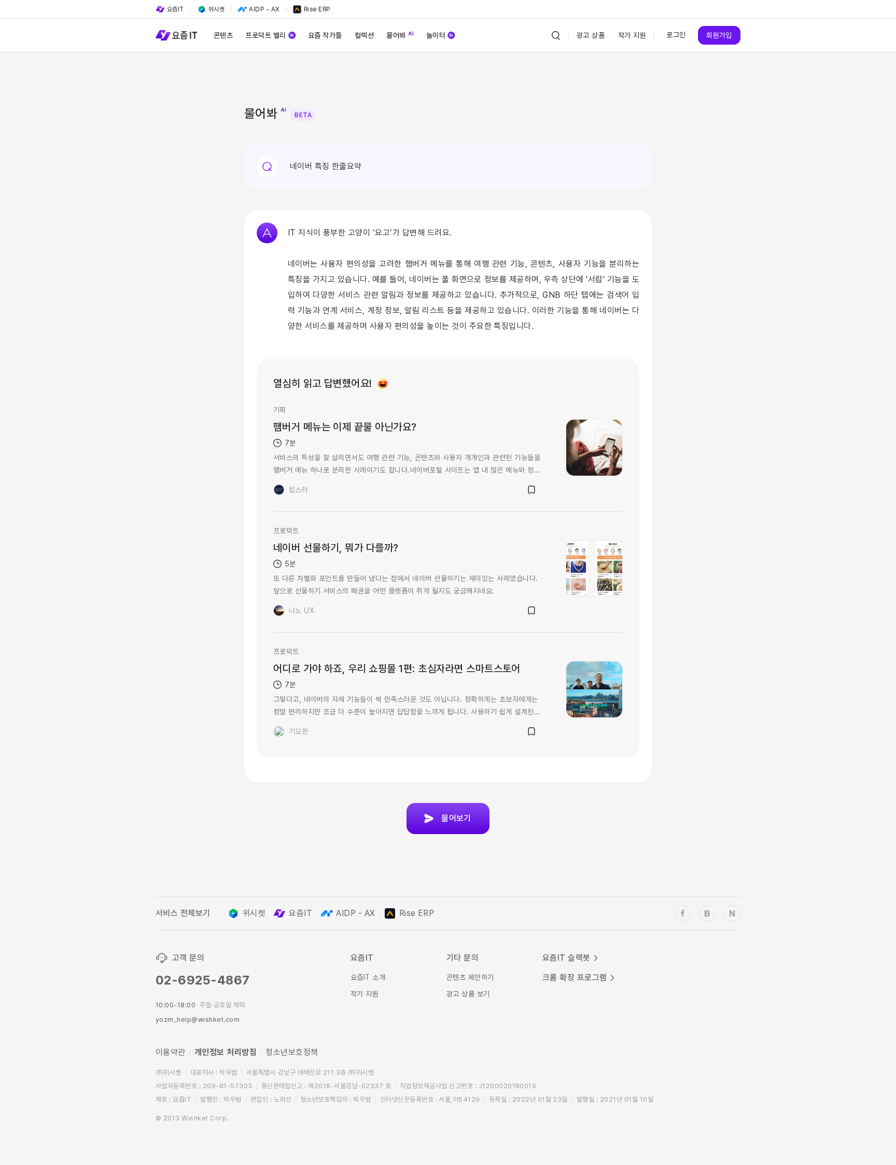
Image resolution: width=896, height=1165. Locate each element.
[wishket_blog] (707, 913)
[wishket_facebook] (682, 913)
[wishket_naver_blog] (732, 913)
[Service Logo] (176, 35)
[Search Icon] (556, 35)
